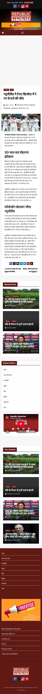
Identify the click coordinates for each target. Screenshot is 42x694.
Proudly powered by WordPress (14, 687)
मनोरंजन (14, 321)
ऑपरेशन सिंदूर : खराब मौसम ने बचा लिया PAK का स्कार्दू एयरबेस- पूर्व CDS (20, 537)
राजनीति (6, 380)
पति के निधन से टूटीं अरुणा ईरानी (19, 324)
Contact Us (6, 639)
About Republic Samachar (11, 629)
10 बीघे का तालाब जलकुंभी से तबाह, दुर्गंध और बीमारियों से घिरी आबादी (20, 300)
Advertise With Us (8, 634)
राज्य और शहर (15, 296)
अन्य (5, 407)
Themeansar (21, 690)
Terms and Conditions (10, 654)
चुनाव (5, 386)
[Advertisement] (21, 57)
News (6, 90)
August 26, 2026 (13, 470)
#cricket (20, 105)
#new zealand (29, 105)
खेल (12, 90)
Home (4, 644)
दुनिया (5, 397)
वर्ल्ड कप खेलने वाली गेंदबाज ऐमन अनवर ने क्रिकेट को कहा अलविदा (19, 345)
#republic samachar (11, 108)
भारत (5, 370)
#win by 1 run (24, 108)
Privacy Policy (7, 649)
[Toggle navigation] (22, 32)
